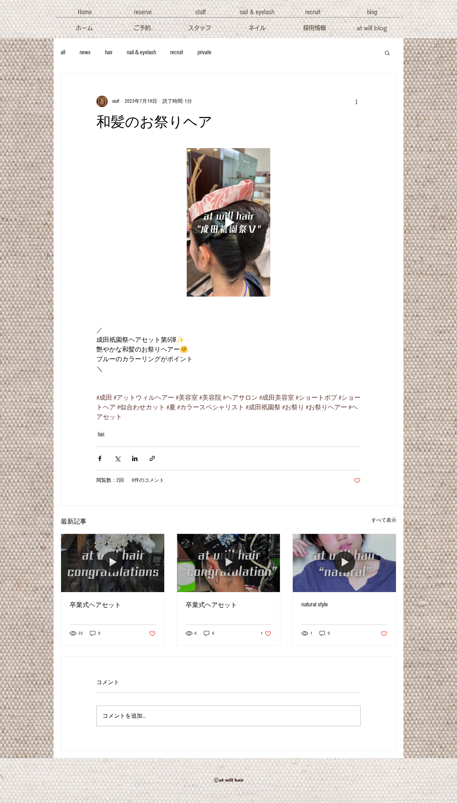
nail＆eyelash (141, 52)
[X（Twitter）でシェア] (117, 458)
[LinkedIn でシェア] (134, 458)
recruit (176, 52)
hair (108, 52)
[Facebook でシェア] (99, 458)
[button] (84, 12)
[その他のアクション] (356, 101)
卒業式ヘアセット (95, 605)
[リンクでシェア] (152, 458)
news (85, 52)
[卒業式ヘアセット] (112, 563)
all (63, 52)
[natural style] (344, 563)
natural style (314, 604)
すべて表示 (383, 520)
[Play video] (228, 222)
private (204, 52)
